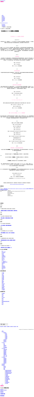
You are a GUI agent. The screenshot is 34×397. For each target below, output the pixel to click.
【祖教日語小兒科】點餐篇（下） (6, 247)
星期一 (6, 333)
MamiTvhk (17, 188)
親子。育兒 (5, 356)
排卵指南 (6, 374)
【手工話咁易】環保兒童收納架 (5, 225)
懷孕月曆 (6, 383)
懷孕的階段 (7, 377)
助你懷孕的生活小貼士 (8, 372)
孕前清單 (6, 381)
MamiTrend (3, 17)
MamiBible (3, 18)
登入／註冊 (2, 1)
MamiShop (3, 364)
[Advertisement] (17, 8)
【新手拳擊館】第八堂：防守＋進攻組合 (7, 232)
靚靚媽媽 (5, 354)
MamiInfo (3, 20)
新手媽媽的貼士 (7, 379)
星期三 (6, 335)
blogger (3, 253)
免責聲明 (8, 326)
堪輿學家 (5, 345)
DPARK (12, 188)
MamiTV (3, 16)
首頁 (2, 15)
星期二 (6, 334)
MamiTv (14, 188)
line (2, 21)
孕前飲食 (6, 375)
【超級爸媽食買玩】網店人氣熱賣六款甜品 (7, 240)
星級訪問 (5, 339)
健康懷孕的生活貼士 (8, 371)
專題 (4, 369)
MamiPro (3, 342)
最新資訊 (5, 351)
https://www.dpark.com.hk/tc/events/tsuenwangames (17, 184)
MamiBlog (3, 19)
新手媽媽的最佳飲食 (8, 373)
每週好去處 (5, 349)
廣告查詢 (14, 326)
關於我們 (1, 326)
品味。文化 (5, 355)
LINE (8, 188)
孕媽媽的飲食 (7, 376)
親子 (32, 188)
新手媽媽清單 (7, 382)
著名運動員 (5, 347)
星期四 (6, 336)
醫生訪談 (5, 340)
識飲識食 (5, 352)
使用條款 (5, 326)
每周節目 (5, 332)
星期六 (6, 338)
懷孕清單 (6, 380)
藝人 (4, 343)
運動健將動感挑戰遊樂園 (4, 189)
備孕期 (5, 366)
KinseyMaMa (4, 251)
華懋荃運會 (30, 188)
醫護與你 (5, 353)
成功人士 (5, 346)
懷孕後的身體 (7, 378)
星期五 (6, 337)
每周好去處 (5, 188)
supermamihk (24, 188)
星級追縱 (5, 350)
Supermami (3, 24)
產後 (4, 368)
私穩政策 (11, 326)
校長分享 (5, 341)
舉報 (17, 326)
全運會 (27, 188)
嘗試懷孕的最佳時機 (8, 370)
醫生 (4, 344)
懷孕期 (5, 367)
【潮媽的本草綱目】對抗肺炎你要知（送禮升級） (9, 210)
